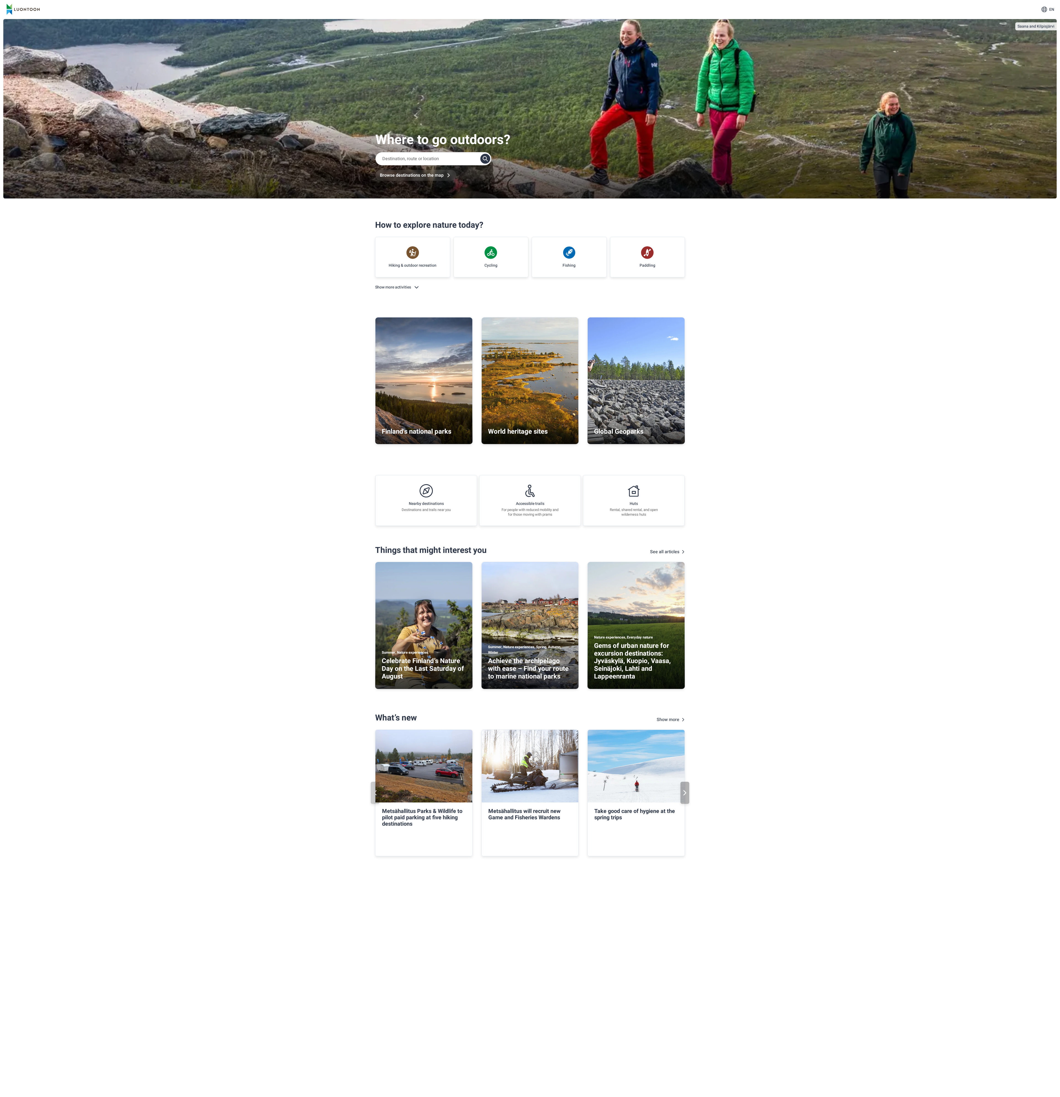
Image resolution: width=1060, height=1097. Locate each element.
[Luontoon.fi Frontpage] (23, 9)
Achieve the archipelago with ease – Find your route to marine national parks (528, 668)
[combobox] (433, 158)
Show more (668, 719)
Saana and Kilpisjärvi (1035, 26)
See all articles (664, 551)
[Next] (684, 793)
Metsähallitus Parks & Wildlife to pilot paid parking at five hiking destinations (422, 817)
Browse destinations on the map (412, 175)
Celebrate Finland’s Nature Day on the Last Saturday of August (423, 668)
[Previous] (375, 793)
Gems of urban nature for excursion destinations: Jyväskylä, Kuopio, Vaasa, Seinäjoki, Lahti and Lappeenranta (632, 661)
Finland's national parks (416, 431)
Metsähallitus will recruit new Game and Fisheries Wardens (524, 814)
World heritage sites (518, 431)
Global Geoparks (618, 431)
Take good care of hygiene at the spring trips (634, 814)
